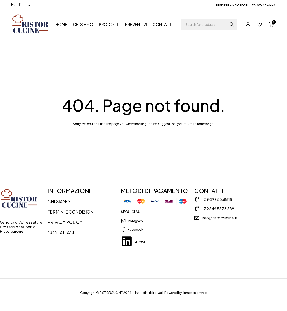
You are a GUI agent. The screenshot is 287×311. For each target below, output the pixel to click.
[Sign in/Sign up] (248, 24)
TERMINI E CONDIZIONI (231, 4)
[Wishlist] (259, 24)
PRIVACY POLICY (264, 4)
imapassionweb (195, 293)
